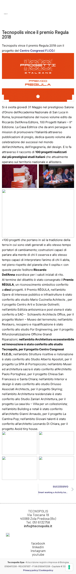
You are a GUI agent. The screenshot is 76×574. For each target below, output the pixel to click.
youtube (38, 554)
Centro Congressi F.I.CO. (37, 50)
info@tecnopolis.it (38, 526)
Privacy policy (30, 570)
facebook (38, 543)
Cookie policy (46, 570)
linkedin (38, 547)
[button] (69, 14)
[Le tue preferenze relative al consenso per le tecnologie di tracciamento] (69, 567)
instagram (38, 550)
